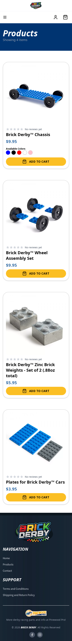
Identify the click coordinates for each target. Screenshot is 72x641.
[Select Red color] (19, 152)
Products (8, 564)
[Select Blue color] (8, 152)
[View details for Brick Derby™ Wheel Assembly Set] (36, 230)
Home (6, 558)
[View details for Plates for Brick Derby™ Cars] (36, 457)
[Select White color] (25, 152)
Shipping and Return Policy (19, 595)
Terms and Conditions (16, 588)
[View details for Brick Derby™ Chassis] (36, 115)
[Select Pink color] (30, 152)
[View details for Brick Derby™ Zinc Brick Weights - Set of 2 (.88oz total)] (36, 345)
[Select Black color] (14, 152)
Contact (7, 570)
